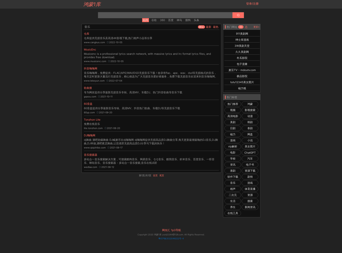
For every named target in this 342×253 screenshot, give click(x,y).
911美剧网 (242, 33)
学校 (232, 158)
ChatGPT (250, 152)
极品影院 (242, 76)
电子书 (250, 164)
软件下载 (232, 176)
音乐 (232, 182)
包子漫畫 (242, 64)
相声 (232, 189)
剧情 (250, 176)
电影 (232, 152)
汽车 (250, 158)
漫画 (232, 140)
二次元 (233, 195)
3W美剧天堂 (242, 45)
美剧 (232, 122)
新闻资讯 (250, 207)
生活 (232, 201)
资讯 (232, 164)
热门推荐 (232, 104)
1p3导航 (176, 230)
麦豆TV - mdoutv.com (242, 70)
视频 (232, 110)
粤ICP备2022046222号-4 (171, 238)
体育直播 (250, 189)
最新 (208, 27)
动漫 (250, 116)
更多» (256, 26)
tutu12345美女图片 (242, 82)
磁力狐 (242, 88)
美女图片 (250, 146)
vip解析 (232, 146)
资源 (250, 195)
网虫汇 (166, 230)
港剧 (232, 170)
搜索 (250, 201)
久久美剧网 (242, 52)
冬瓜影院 (242, 58)
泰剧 (250, 128)
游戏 (250, 182)
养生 (232, 207)
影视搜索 (250, 110)
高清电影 (232, 116)
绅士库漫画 (242, 39)
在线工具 (232, 213)
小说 (250, 140)
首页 (155, 175)
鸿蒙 (250, 104)
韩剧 (250, 122)
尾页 (161, 175)
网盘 (250, 134)
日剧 (232, 128)
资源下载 (250, 170)
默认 (201, 26)
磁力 (232, 134)
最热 (215, 27)
